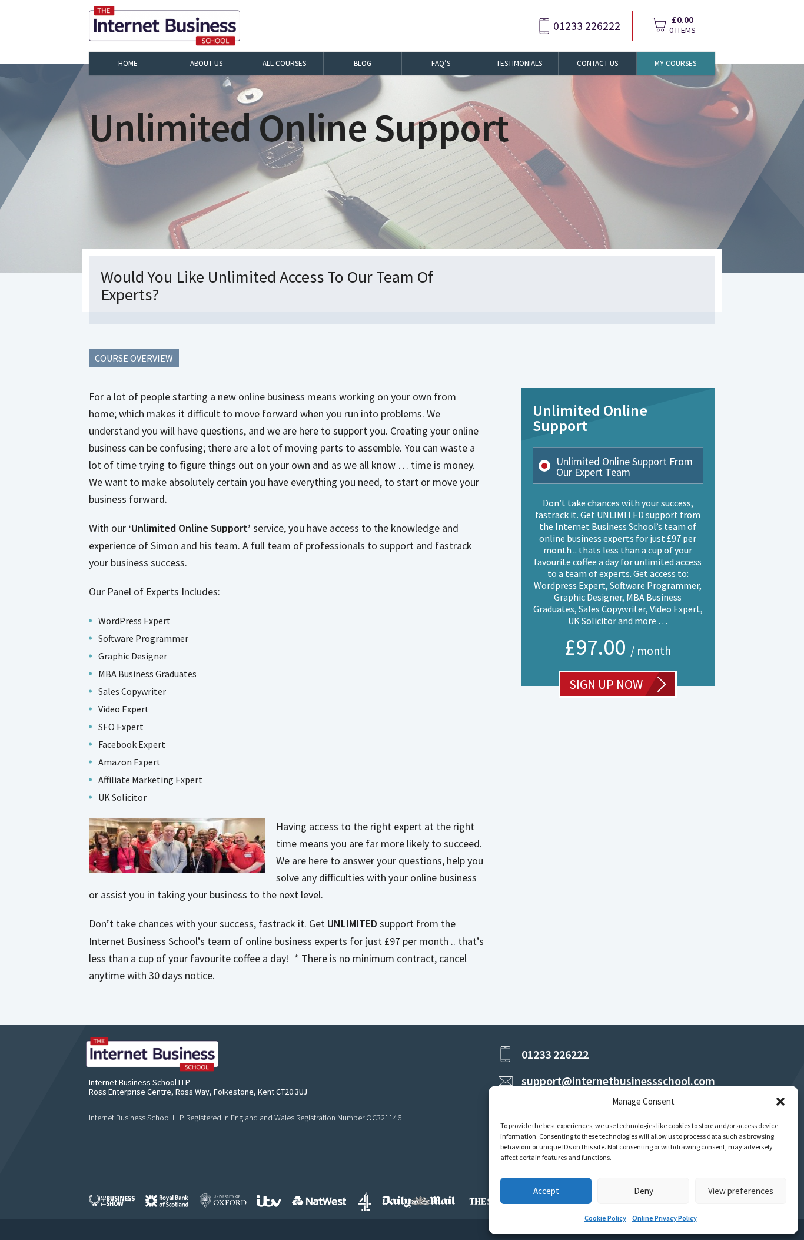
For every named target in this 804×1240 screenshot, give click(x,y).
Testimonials (519, 63)
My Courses (675, 63)
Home (128, 63)
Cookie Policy (605, 1218)
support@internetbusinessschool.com (618, 1080)
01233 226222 (586, 26)
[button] (780, 1102)
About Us (206, 63)
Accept (546, 1190)
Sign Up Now (606, 684)
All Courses (284, 63)
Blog (362, 63)
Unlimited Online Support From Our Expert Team (624, 467)
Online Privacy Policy (664, 1218)
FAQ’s (440, 63)
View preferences (740, 1190)
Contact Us (597, 63)
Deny (643, 1190)
